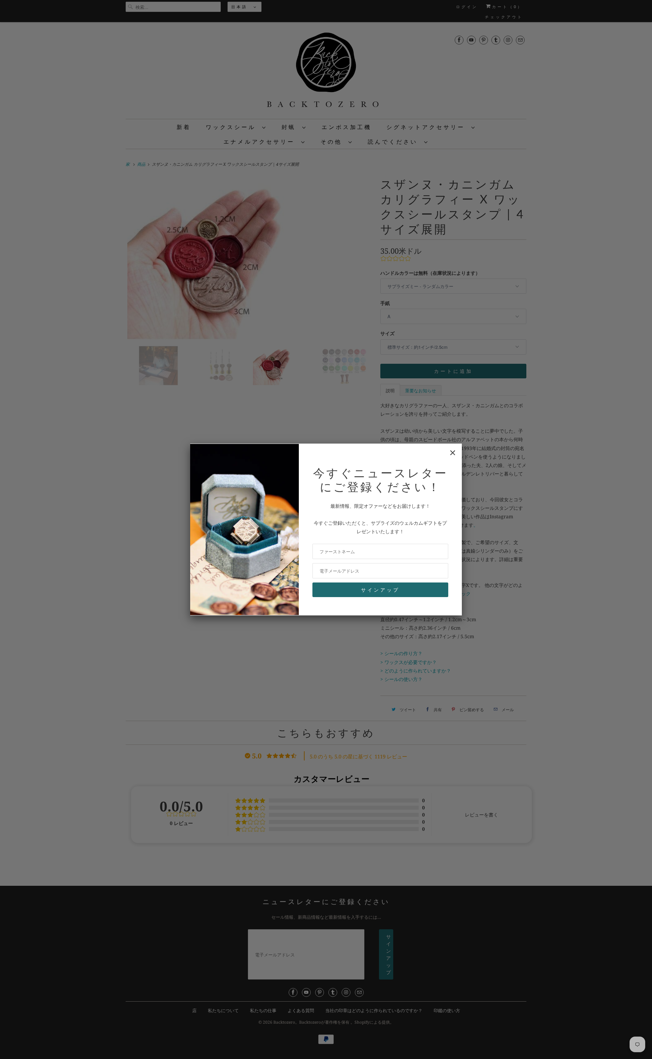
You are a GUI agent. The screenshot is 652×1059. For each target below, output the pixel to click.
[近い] (452, 452)
